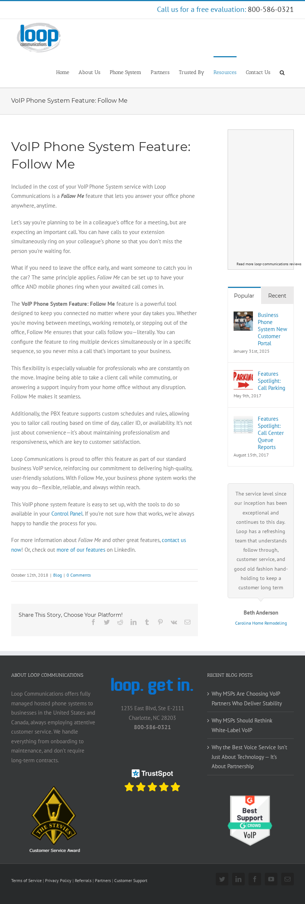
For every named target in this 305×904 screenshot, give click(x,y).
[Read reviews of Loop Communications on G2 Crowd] (250, 798)
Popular (244, 295)
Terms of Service (26, 880)
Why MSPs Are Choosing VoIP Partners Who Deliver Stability (247, 698)
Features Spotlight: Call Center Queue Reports (271, 433)
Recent (277, 295)
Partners (103, 880)
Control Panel (67, 513)
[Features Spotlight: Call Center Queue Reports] (243, 419)
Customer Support (130, 880)
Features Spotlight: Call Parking (271, 380)
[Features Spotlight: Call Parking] (243, 374)
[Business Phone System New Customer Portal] (243, 316)
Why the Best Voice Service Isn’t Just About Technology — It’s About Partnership (249, 757)
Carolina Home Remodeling (261, 623)
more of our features (81, 549)
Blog (57, 575)
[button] (282, 71)
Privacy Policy (58, 880)
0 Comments (79, 575)
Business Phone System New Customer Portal (272, 329)
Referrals (83, 880)
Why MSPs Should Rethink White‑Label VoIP (242, 725)
